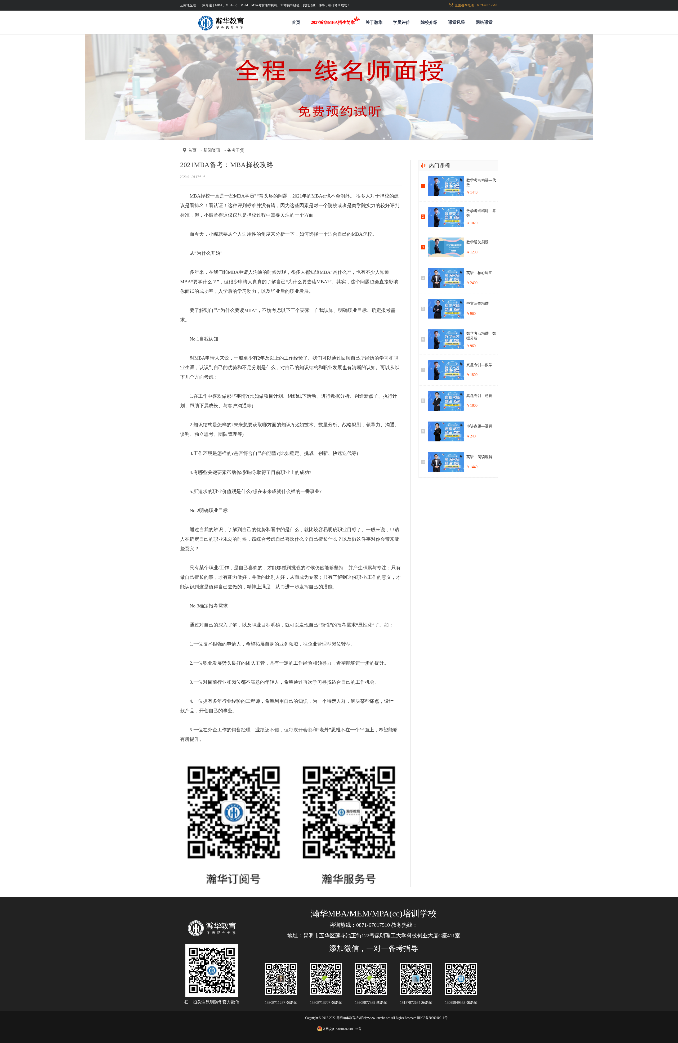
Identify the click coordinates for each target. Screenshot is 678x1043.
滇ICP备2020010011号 (432, 1018)
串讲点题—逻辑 (479, 426)
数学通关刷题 (477, 242)
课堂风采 (456, 22)
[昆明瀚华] (212, 928)
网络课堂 (484, 22)
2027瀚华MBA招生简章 (333, 22)
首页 (296, 22)
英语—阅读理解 (479, 457)
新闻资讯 (211, 150)
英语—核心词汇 (479, 273)
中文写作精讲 (477, 304)
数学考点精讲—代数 (481, 182)
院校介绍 (429, 22)
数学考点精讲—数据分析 (481, 336)
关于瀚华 (373, 22)
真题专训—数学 (479, 365)
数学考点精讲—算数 (481, 213)
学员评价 (401, 22)
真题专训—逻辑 (479, 396)
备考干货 (235, 150)
